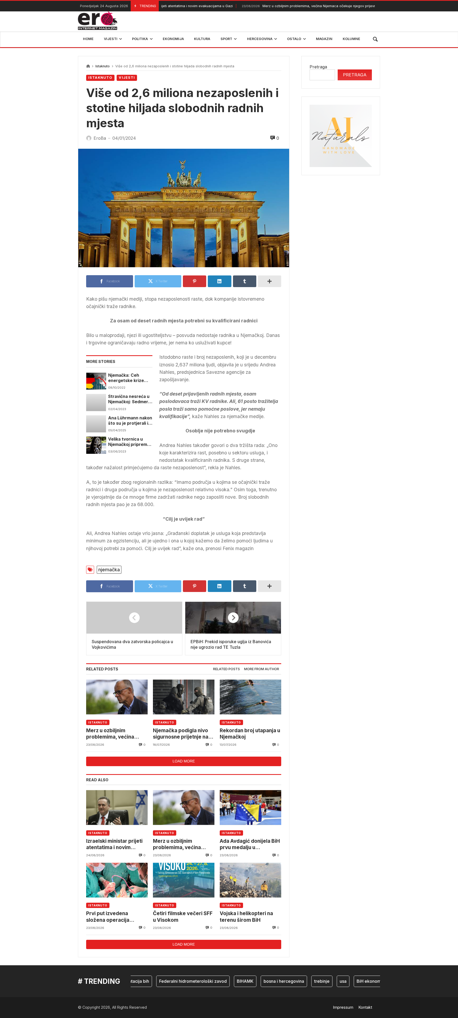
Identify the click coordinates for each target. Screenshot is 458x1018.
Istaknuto (102, 66)
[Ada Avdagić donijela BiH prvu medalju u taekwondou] (250, 807)
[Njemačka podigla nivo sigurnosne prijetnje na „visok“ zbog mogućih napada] (183, 697)
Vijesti (127, 78)
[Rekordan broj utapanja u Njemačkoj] (250, 697)
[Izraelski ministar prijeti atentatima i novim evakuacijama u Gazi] (117, 807)
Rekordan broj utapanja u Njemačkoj (250, 733)
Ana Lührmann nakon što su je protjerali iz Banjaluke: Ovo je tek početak (130, 420)
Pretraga (318, 66)
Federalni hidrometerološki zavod (178, 981)
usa (327, 981)
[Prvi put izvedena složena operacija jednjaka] (117, 880)
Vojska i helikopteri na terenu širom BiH (246, 916)
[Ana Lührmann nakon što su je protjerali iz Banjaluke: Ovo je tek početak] (96, 423)
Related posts (226, 669)
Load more (184, 761)
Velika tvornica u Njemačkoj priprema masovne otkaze (128, 442)
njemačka (109, 569)
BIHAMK (230, 981)
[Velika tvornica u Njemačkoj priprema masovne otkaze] (96, 445)
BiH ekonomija (355, 981)
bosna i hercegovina (268, 981)
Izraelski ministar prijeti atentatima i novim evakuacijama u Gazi (114, 844)
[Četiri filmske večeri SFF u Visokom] (183, 880)
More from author (261, 669)
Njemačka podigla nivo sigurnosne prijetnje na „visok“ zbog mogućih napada (180, 733)
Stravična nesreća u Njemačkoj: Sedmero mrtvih (129, 399)
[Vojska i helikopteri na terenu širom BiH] (250, 880)
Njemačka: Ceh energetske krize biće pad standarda (128, 378)
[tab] (226, 669)
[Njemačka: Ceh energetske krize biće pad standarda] (96, 381)
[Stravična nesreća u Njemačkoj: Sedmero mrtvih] (96, 402)
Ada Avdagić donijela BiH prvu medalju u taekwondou (250, 844)
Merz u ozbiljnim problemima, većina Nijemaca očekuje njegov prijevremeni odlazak (303, 6)
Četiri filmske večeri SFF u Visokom (183, 916)
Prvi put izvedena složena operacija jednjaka (107, 916)
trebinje (306, 981)
